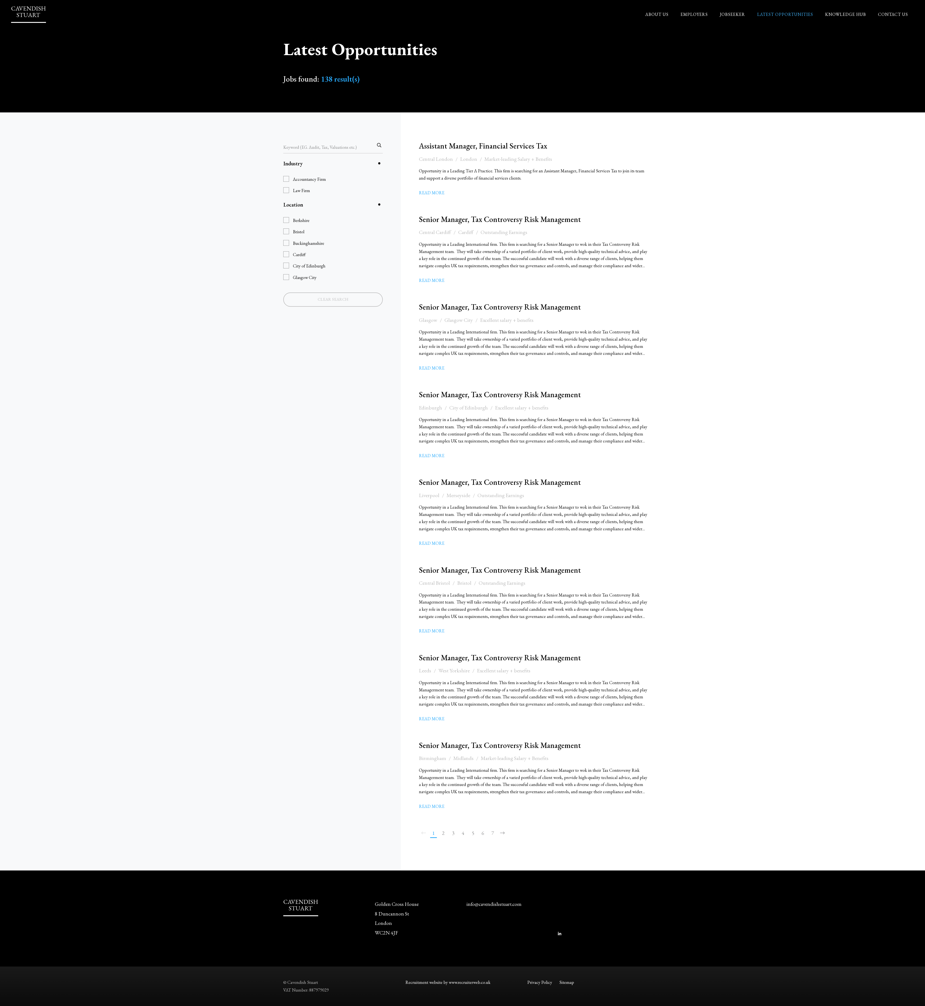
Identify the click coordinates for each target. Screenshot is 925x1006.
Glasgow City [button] (305, 277)
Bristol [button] (298, 231)
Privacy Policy (539, 982)
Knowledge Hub (845, 14)
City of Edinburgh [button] (309, 266)
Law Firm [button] (301, 190)
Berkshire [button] (301, 220)
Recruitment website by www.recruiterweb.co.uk (447, 982)
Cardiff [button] (299, 254)
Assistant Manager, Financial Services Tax (483, 146)
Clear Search (333, 299)
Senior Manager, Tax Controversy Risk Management (500, 219)
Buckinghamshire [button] (308, 243)
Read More (431, 192)
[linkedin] (559, 934)
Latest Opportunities (785, 14)
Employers (694, 14)
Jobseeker (732, 14)
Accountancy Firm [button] (309, 179)
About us (656, 14)
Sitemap (566, 982)
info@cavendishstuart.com (494, 904)
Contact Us (893, 14)
